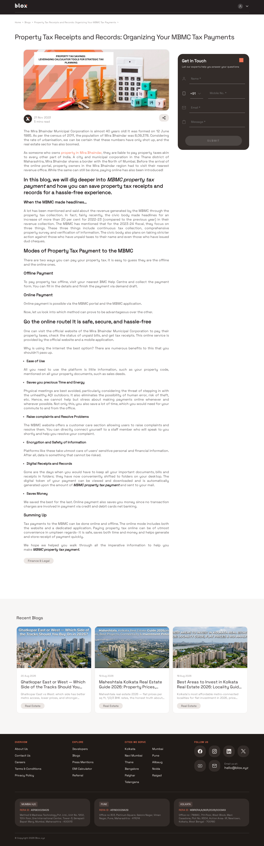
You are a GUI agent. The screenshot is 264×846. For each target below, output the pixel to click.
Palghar (130, 775)
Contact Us (22, 755)
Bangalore (132, 769)
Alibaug (157, 762)
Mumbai (157, 749)
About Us (21, 749)
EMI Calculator (82, 769)
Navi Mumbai (133, 755)
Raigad (157, 775)
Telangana (132, 782)
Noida (156, 769)
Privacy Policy (24, 775)
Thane (129, 762)
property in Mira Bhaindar (81, 152)
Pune (155, 755)
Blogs (76, 755)
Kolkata (130, 749)
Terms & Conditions (28, 769)
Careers (20, 762)
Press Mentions (82, 762)
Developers (80, 749)
